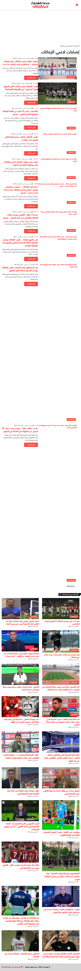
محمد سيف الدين (27, 108)
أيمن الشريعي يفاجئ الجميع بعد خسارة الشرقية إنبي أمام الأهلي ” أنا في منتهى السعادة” (21, 826)
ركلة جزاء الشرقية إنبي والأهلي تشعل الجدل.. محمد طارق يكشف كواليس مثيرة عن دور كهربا (61, 758)
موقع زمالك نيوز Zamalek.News (11, 967)
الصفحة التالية (70, 586)
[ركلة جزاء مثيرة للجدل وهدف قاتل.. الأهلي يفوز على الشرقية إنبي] (20, 852)
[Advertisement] (40, 26)
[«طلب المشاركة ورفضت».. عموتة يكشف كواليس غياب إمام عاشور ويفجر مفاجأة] (20, 741)
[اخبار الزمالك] (40, 4)
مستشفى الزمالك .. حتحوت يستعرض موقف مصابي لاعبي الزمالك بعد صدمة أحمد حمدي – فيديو (21, 190)
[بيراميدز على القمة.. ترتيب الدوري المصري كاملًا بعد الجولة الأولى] (60, 815)
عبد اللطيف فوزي (27, 58)
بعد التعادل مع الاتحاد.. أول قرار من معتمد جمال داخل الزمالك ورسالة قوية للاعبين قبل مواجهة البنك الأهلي (21, 921)
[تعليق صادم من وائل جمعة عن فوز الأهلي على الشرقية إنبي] (60, 777)
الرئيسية (75, 46)
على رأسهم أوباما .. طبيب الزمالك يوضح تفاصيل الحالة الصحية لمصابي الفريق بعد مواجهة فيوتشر (20, 243)
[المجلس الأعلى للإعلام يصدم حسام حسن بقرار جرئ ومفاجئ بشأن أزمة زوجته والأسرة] (60, 940)
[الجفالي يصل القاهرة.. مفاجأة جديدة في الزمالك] (20, 940)
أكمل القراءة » (31, 78)
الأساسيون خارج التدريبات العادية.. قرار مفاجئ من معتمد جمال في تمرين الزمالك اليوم (61, 876)
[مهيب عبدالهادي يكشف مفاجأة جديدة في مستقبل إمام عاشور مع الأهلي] (60, 896)
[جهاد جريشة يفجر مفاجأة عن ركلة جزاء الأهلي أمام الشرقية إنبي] (20, 777)
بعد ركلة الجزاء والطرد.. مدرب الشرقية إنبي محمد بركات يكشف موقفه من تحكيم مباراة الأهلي (62, 722)
